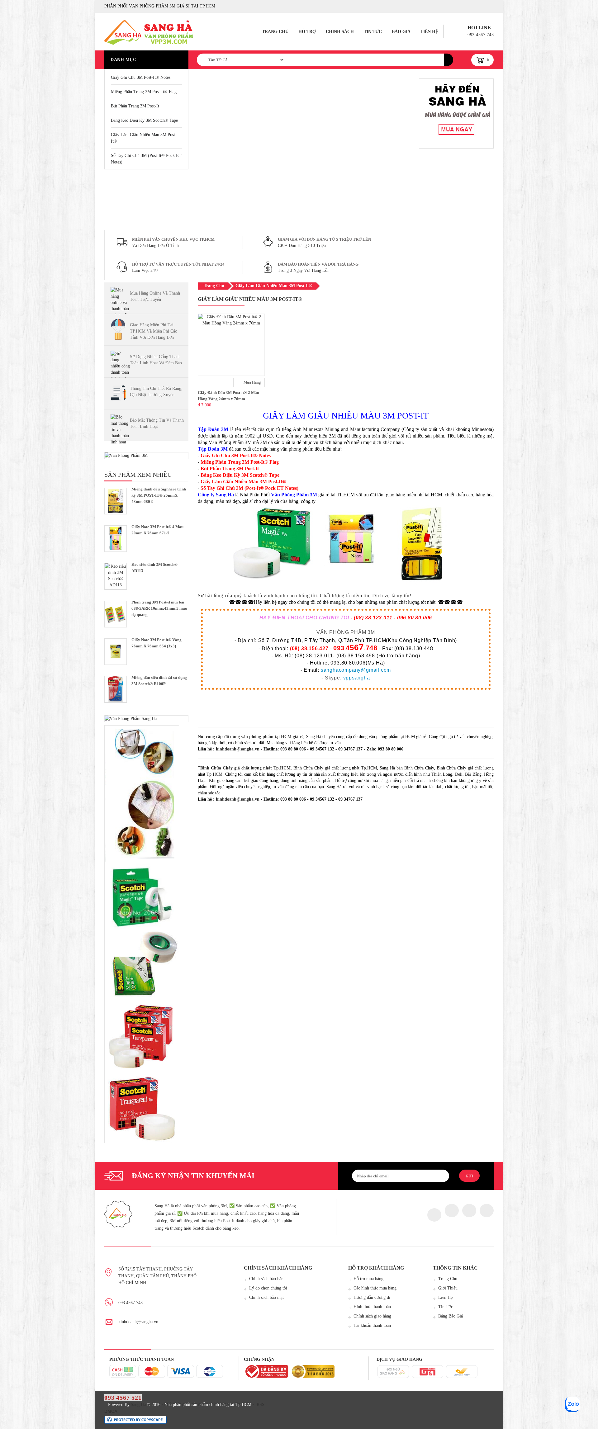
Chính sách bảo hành (267, 1278)
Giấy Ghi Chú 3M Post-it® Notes (140, 77)
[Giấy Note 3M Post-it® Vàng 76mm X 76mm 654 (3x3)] (115, 652)
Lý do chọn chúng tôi (268, 1288)
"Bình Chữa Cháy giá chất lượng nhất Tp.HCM (244, 768)
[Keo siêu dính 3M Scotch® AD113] (115, 576)
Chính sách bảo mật (266, 1297)
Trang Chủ (275, 31)
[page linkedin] (487, 1210)
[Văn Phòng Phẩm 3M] (146, 455)
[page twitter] (452, 1210)
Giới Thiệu (448, 1288)
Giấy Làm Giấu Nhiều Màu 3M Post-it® (144, 138)
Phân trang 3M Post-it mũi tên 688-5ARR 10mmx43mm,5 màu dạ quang (159, 608)
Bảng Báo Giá (450, 1316)
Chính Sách (340, 31)
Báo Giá (401, 31)
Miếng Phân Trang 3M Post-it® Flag (144, 91)
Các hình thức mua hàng (375, 1288)
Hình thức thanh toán (372, 1306)
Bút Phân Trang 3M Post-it (135, 106)
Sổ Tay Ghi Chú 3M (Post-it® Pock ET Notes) (146, 158)
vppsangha (356, 677)
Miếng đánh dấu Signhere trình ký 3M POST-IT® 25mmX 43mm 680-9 (158, 495)
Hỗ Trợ (307, 31)
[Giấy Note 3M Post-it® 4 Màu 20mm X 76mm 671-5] (115, 538)
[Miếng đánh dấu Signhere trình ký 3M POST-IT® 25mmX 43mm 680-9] (115, 501)
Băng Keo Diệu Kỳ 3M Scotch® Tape (144, 120)
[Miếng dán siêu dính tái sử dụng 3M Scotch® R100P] (115, 689)
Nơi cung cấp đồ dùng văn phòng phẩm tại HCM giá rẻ (250, 736)
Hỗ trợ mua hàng (368, 1278)
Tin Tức (373, 31)
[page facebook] (434, 1215)
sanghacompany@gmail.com (356, 670)
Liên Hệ (429, 31)
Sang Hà (138, 1404)
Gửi (469, 1176)
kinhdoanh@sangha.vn (237, 749)
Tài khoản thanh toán (372, 1325)
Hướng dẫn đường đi (372, 1297)
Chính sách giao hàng (372, 1316)
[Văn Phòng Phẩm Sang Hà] (146, 718)
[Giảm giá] (456, 113)
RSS (260, 1404)
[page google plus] (469, 1210)
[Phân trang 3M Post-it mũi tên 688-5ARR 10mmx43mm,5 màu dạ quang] (115, 614)
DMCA (110, 1411)
